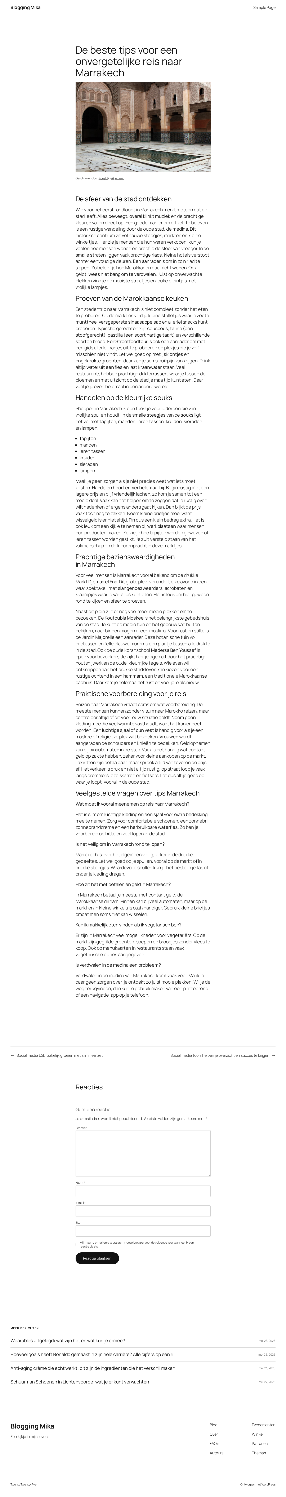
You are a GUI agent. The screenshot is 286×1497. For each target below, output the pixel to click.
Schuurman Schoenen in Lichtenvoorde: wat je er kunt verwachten (79, 1382)
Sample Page (264, 7)
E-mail (81, 1203)
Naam (80, 1182)
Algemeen (117, 178)
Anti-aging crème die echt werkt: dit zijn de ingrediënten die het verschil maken (92, 1368)
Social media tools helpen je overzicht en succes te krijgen (219, 1055)
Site (78, 1222)
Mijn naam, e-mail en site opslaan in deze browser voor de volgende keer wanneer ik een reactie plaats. (137, 1244)
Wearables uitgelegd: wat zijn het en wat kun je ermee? (67, 1340)
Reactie (82, 1128)
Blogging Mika (25, 7)
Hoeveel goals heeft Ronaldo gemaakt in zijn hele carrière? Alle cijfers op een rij (92, 1354)
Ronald (103, 178)
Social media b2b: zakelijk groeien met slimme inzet (60, 1055)
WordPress (269, 1484)
